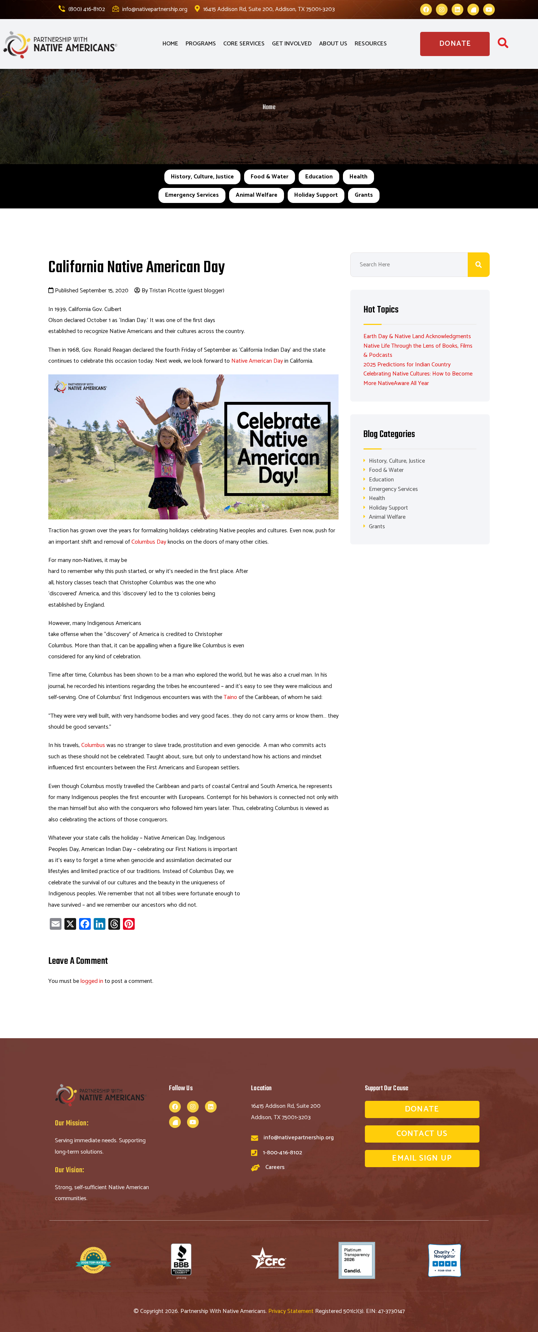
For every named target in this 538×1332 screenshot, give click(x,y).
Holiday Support (316, 195)
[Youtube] (489, 9)
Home (269, 107)
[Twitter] (473, 9)
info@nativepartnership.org (154, 9)
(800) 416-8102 (86, 9)
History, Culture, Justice (202, 177)
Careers (275, 1167)
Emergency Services (192, 195)
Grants (364, 195)
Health (358, 177)
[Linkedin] (457, 9)
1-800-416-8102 (282, 1153)
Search (479, 264)
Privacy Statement (291, 1311)
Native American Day (257, 361)
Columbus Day (148, 542)
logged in (92, 981)
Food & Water (269, 177)
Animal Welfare (256, 195)
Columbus (93, 745)
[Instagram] (442, 9)
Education (319, 177)
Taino (230, 697)
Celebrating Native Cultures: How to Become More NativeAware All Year (417, 378)
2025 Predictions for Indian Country (407, 365)
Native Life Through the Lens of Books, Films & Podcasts (417, 350)
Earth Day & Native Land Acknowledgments (417, 336)
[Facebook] (426, 9)
